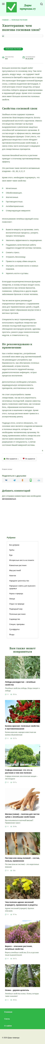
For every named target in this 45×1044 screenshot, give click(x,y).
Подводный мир (15, 609)
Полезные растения (13, 49)
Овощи (12, 599)
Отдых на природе (16, 604)
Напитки (12, 576)
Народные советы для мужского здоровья (22, 587)
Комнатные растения (17, 565)
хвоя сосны (7, 469)
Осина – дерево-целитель (17, 990)
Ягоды (11, 635)
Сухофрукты (14, 629)
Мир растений (15, 570)
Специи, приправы (16, 624)
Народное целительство (19, 581)
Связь (7, 1018)
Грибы (11, 550)
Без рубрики (14, 545)
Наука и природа (16, 594)
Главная (8, 1012)
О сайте (8, 1025)
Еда (10, 555)
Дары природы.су (28, 7)
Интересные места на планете (21, 560)
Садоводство (14, 619)
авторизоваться (9, 499)
